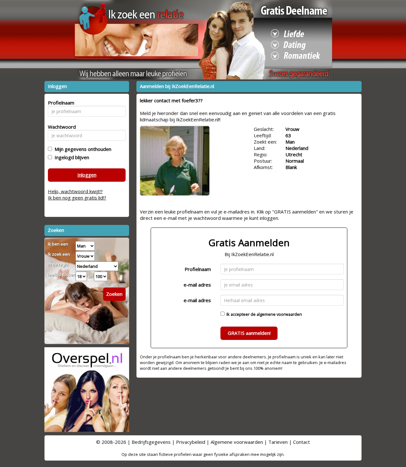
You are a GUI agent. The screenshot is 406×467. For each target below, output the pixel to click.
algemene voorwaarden (279, 314)
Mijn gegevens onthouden (81, 149)
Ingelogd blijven (70, 157)
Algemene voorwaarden (237, 442)
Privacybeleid (190, 442)
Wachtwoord (60, 127)
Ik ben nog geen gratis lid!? (77, 197)
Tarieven (278, 442)
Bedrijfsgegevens (151, 442)
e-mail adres (197, 284)
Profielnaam (198, 269)
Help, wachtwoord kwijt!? (75, 191)
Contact (301, 442)
